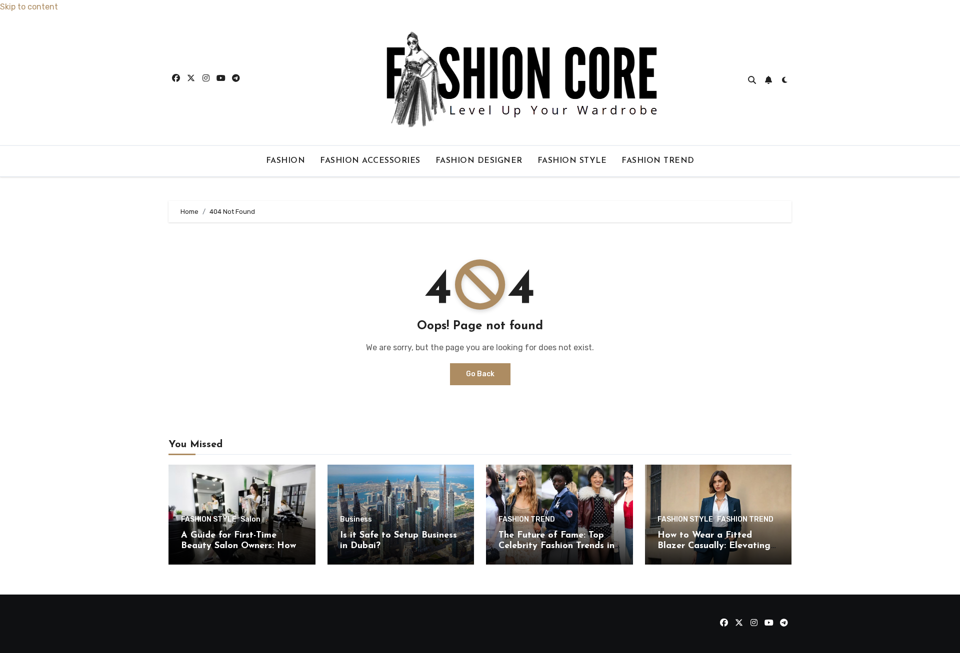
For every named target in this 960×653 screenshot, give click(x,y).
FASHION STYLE (572, 161)
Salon (250, 519)
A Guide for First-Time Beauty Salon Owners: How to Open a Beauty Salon (238, 546)
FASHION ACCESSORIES (370, 161)
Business (356, 519)
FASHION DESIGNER (479, 161)
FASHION (286, 161)
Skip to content (29, 6)
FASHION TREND (658, 161)
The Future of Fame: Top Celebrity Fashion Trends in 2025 (556, 546)
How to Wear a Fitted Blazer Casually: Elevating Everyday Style (714, 546)
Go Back (480, 374)
